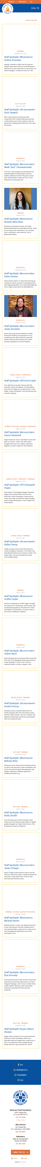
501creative (22, 1162)
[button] (35, 8)
